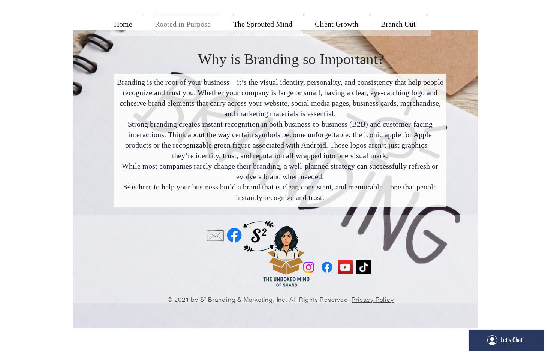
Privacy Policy (373, 299)
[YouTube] (345, 267)
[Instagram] (308, 267)
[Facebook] (234, 235)
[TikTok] (363, 267)
